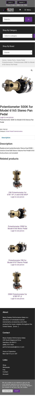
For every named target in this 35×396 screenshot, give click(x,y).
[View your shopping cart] (20, 10)
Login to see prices (7, 117)
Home (4, 60)
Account (5, 374)
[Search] (28, 19)
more (15, 326)
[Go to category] (34, 36)
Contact (5, 372)
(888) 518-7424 (21, 5)
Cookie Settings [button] (7, 391)
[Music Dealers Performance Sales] (8, 10)
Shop (4, 365)
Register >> (22, 2)
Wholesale (6, 367)
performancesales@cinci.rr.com (13, 347)
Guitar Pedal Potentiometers (14, 131)
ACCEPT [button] (17, 391)
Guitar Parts (11, 60)
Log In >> (10, 2)
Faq (4, 370)
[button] (31, 70)
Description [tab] (6, 138)
